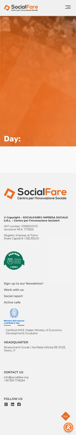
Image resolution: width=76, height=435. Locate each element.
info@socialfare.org (16, 377)
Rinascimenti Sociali (16, 347)
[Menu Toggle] (68, 8)
